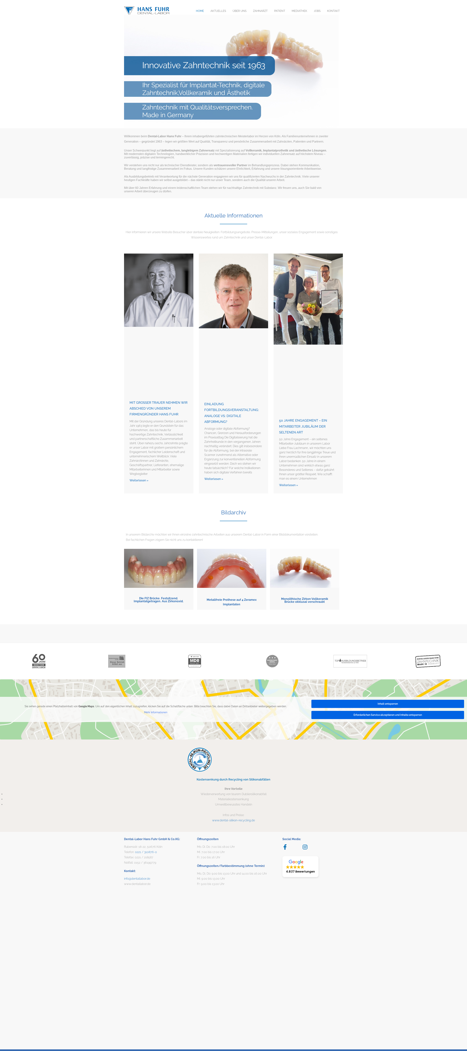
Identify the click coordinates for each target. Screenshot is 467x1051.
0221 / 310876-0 (146, 852)
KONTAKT (333, 11)
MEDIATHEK (299, 11)
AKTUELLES (218, 11)
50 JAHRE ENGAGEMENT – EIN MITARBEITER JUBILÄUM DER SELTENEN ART (303, 426)
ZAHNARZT (260, 11)
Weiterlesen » (139, 480)
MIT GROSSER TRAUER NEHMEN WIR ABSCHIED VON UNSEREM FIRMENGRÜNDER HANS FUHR (159, 408)
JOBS (317, 11)
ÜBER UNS (239, 11)
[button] (300, 866)
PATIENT (279, 11)
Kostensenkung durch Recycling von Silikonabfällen (233, 779)
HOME (200, 11)
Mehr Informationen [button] (155, 712)
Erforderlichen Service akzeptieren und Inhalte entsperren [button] (388, 714)
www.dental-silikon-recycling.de (233, 820)
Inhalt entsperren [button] (388, 703)
